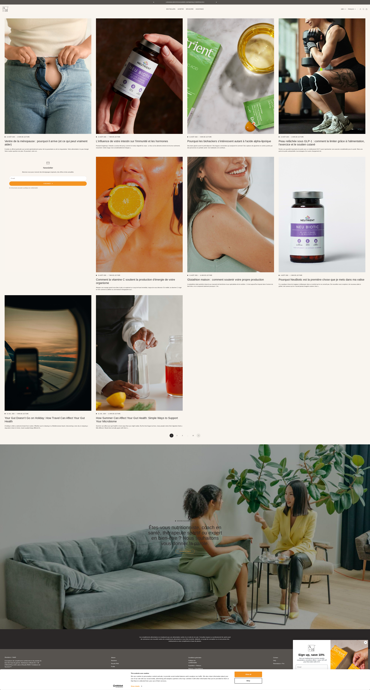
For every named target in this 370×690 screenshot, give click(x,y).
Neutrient (114, 660)
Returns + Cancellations (195, 668)
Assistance (200, 9)
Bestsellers (170, 9)
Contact (275, 657)
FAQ (274, 660)
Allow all (248, 674)
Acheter (181, 9)
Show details (135, 686)
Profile (113, 666)
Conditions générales (194, 657)
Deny (248, 680)
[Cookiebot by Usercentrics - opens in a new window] (118, 686)
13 (193, 435)
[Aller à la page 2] (198, 435)
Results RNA (115, 663)
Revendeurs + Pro (278, 663)
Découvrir (189, 9)
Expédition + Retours (194, 665)
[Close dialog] (365, 642)
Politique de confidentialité (192, 661)
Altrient (113, 657)
